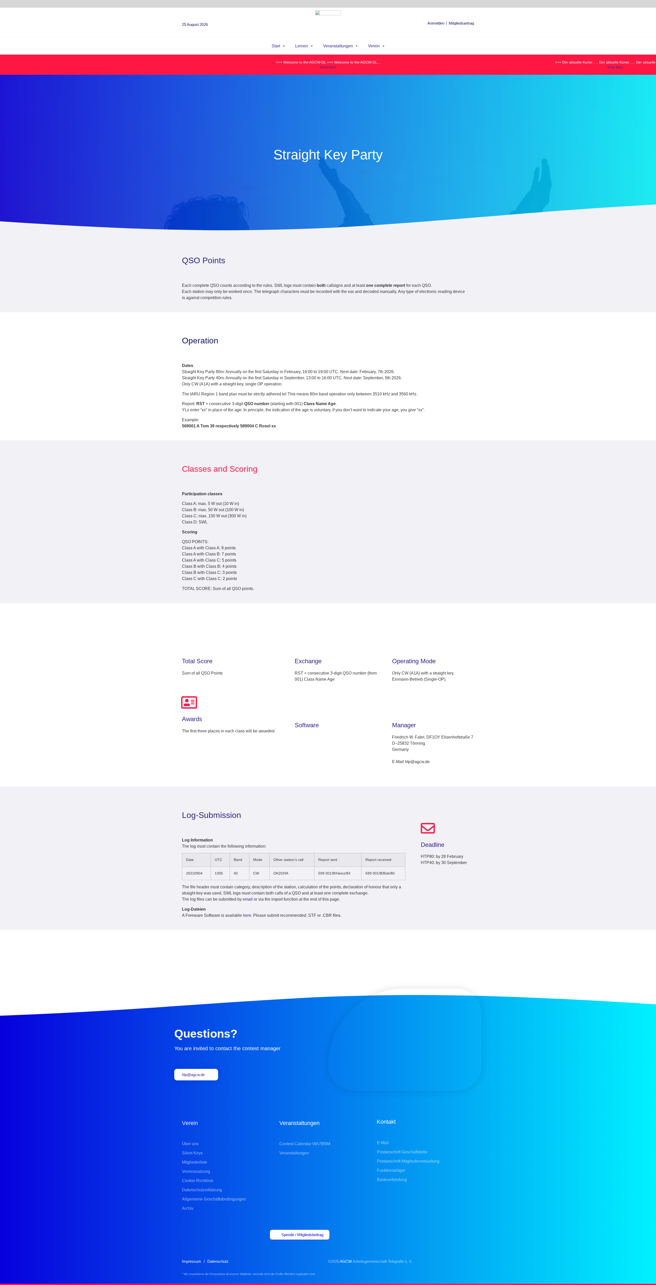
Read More (328, 67)
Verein (374, 46)
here (247, 915)
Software (307, 725)
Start (276, 46)
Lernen (301, 46)
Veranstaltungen (338, 46)
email (248, 899)
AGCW (346, 1261)
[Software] (302, 709)
